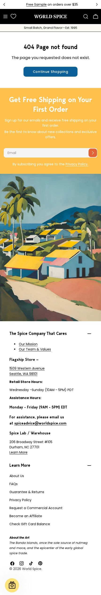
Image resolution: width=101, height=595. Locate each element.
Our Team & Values (35, 349)
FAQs (13, 484)
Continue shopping (50, 71)
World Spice (31, 568)
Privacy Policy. (77, 164)
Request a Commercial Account (35, 508)
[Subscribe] (93, 153)
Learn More (18, 452)
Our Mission (28, 344)
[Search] (85, 16)
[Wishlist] (13, 16)
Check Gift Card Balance (29, 524)
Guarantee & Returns (26, 492)
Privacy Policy (20, 500)
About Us (16, 476)
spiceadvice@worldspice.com (40, 423)
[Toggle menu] (5, 16)
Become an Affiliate (25, 516)
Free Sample (35, 4)
